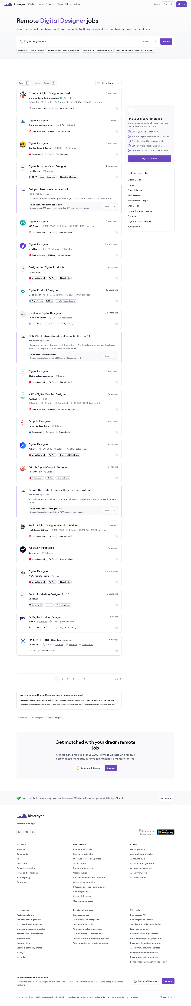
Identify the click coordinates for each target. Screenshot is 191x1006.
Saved (49, 83)
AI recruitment (24, 938)
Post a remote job (25, 915)
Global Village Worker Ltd (41, 376)
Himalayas (22, 717)
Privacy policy (23, 877)
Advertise (21, 957)
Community (22, 854)
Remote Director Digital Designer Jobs (67, 705)
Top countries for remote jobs (87, 929)
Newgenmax (35, 272)
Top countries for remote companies (91, 938)
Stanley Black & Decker (40, 148)
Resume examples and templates (89, 877)
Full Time (51, 131)
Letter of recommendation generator (148, 961)
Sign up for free (149, 158)
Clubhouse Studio (37, 317)
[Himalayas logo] (14, 4)
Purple (32, 621)
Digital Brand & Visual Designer (48, 166)
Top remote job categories (86, 919)
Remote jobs (37, 717)
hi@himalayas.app (26, 823)
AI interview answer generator (145, 947)
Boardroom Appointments (41, 125)
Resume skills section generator (145, 943)
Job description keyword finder (145, 924)
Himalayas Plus (137, 849)
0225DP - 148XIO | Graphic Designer (51, 640)
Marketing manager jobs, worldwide (63, 50)
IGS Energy (34, 226)
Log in (157, 4)
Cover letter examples (84, 882)
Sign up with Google (90, 768)
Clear (146, 41)
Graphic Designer (39, 421)
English (166, 997)
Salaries (68, 4)
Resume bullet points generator (145, 938)
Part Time (47, 108)
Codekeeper (35, 294)
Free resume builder (139, 929)
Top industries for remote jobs (88, 933)
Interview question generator (31, 929)
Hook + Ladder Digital (39, 426)
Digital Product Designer (44, 290)
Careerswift (34, 553)
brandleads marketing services (44, 98)
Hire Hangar (35, 171)
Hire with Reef (35, 471)
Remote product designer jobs (31, 50)
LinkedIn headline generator (144, 952)
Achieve (33, 449)
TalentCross (35, 644)
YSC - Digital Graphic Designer (48, 394)
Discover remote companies (87, 858)
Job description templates (29, 924)
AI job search (79, 863)
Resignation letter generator (144, 957)
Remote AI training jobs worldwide (97, 50)
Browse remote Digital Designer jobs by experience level (51, 694)
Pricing (20, 952)
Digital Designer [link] (55, 717)
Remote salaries (81, 915)
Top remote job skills (83, 924)
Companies (50, 4)
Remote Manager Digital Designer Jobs (35, 705)
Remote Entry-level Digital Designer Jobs (36, 700)
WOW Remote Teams (39, 576)
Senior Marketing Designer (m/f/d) (50, 594)
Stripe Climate (116, 798)
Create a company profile (29, 947)
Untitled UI (103, 997)
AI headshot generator (141, 868)
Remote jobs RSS (81, 891)
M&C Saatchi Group (38, 530)
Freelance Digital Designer (45, 313)
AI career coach (138, 877)
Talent (60, 4)
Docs (19, 858)
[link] (22, 717)
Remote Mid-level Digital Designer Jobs (69, 700)
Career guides (80, 872)
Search (166, 41)
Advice (77, 4)
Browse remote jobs (83, 854)
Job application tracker (141, 854)
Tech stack (61, 102)
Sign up (181, 4)
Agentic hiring (24, 943)
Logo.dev (133, 997)
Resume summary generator (144, 933)
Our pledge (166, 798)
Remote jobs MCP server (142, 919)
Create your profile (82, 849)
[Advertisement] (69, 71)
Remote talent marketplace (30, 933)
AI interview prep (138, 872)
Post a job (168, 4)
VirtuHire (33, 249)
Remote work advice (83, 868)
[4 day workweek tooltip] (60, 98)
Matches (36, 83)
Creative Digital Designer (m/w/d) (50, 93)
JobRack (33, 399)
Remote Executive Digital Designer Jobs (100, 705)
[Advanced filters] (155, 41)
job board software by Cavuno (78, 997)
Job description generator (29, 919)
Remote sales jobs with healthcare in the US (135, 50)
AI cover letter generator (142, 863)
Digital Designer (38, 120)
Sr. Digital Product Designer (45, 617)
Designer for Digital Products (46, 267)
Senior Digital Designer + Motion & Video (53, 525)
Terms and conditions (27, 872)
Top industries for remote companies (91, 943)
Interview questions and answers (89, 887)
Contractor (51, 177)
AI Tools (30, 4)
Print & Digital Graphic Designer (48, 467)
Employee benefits (26, 868)
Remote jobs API (138, 915)
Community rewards (83, 901)
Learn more (110, 206)
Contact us (22, 882)
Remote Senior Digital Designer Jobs (100, 700)
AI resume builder (138, 858)
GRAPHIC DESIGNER (41, 548)
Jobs (41, 4)
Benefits (46, 102)
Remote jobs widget (83, 896)
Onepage (33, 598)
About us (21, 849)
